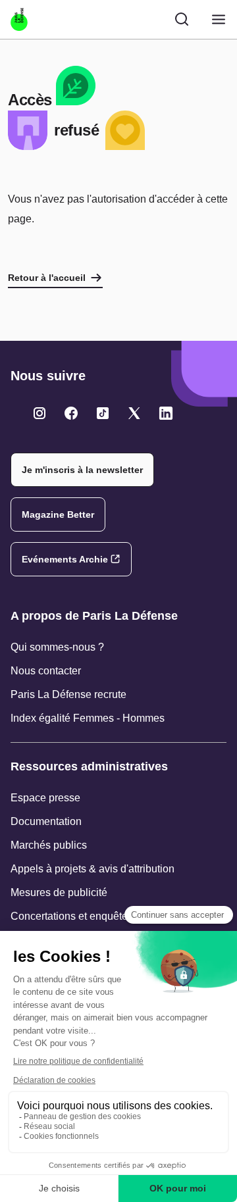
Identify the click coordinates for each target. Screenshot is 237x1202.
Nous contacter (46, 670)
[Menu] (218, 19)
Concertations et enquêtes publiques (96, 916)
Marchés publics (49, 845)
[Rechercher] (182, 19)
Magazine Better (58, 514)
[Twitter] (39, 413)
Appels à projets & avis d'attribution (92, 868)
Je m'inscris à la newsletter (82, 469)
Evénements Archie (65, 559)
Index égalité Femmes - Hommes (88, 718)
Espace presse (45, 797)
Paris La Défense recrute (68, 694)
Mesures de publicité (59, 892)
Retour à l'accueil (47, 277)
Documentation (46, 821)
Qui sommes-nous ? (57, 647)
